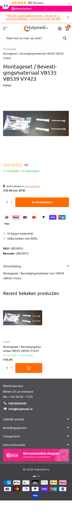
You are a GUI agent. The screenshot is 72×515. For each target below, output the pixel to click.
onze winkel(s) (32, 186)
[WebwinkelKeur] (36, 455)
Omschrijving (12, 266)
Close (68, 17)
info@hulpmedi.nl (20, 409)
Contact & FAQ (5, 28)
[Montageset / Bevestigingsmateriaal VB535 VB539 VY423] (22, 317)
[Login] (60, 28)
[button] (12, 199)
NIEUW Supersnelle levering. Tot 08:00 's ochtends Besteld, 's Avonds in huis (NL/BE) (33, 17)
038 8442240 (17, 403)
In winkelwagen (42, 202)
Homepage (9, 49)
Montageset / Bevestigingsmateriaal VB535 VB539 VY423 (22, 348)
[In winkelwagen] (28, 368)
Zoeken (64, 38)
